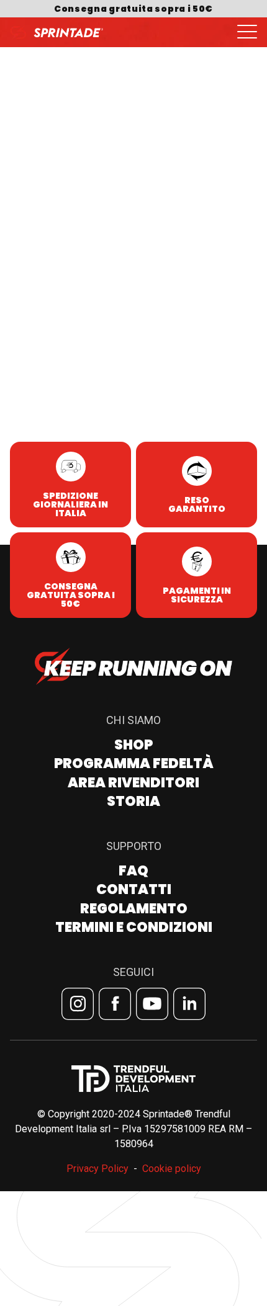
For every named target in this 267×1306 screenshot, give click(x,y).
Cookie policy (171, 1168)
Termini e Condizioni (133, 927)
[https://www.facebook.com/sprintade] (115, 1004)
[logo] (56, 32)
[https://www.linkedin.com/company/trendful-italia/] (189, 1004)
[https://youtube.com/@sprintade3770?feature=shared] (152, 1004)
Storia (133, 801)
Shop (133, 744)
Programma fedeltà (134, 763)
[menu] (247, 32)
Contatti (133, 889)
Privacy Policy (97, 1168)
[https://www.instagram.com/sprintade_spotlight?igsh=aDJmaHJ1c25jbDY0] (77, 1004)
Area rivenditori (133, 782)
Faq (133, 870)
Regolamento (134, 908)
